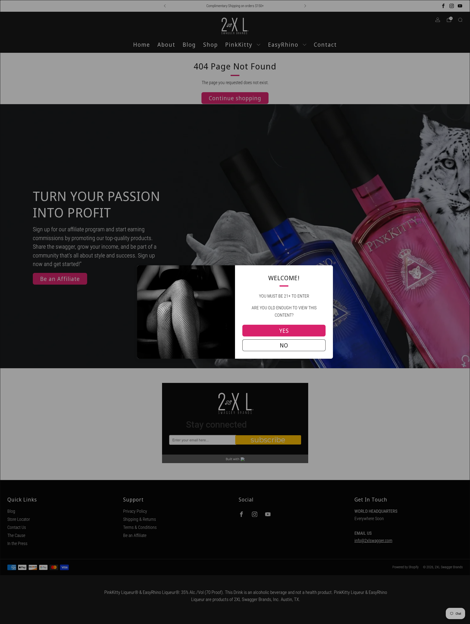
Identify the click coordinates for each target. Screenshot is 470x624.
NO (284, 345)
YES (284, 330)
